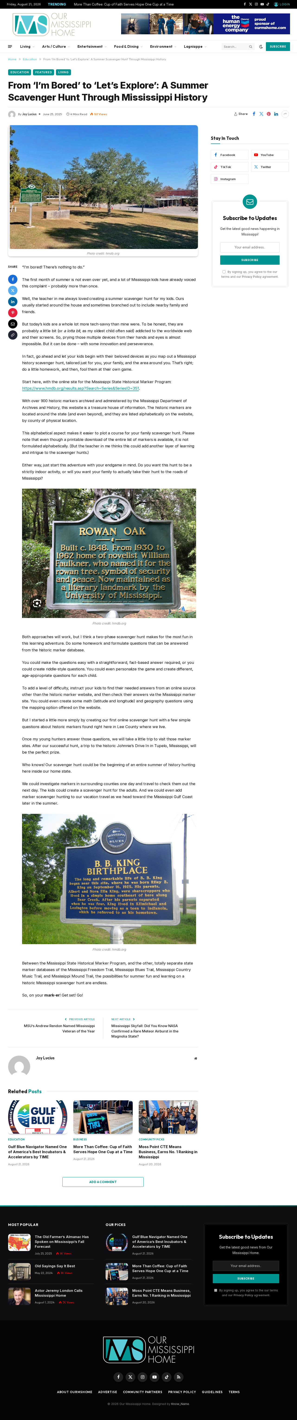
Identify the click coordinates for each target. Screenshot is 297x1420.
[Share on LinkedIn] (276, 114)
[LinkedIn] (12, 301)
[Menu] (10, 46)
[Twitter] (12, 290)
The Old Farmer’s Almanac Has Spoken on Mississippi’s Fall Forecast (62, 1242)
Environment (161, 46)
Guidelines (212, 1392)
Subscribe (278, 46)
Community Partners (142, 1392)
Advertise (107, 1392)
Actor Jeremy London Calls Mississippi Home (59, 1293)
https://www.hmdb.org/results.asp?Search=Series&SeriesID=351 (80, 388)
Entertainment (90, 46)
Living (25, 46)
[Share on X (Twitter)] (261, 114)
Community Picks (152, 1139)
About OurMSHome (75, 1392)
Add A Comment (103, 1182)
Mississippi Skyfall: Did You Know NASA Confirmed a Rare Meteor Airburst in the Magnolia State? (144, 1031)
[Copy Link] (12, 335)
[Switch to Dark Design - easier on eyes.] (261, 46)
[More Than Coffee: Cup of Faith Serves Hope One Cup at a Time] (102, 1117)
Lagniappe (193, 46)
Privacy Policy (251, 276)
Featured (43, 72)
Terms (234, 1392)
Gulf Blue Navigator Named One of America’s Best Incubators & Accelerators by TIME (37, 1151)
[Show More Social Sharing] (285, 114)
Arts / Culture (54, 46)
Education (19, 72)
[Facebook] (12, 279)
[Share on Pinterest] (268, 114)
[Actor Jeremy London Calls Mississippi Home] (19, 1296)
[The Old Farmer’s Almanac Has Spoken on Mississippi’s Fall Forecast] (19, 1242)
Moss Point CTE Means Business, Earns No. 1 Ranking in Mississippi (168, 1151)
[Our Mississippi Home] (52, 24)
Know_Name (180, 1404)
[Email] (12, 323)
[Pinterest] (12, 312)
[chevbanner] (205, 33)
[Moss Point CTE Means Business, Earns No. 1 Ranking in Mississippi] (168, 1117)
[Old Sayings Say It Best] (19, 1271)
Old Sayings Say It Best (55, 1266)
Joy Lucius (29, 114)
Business (80, 1139)
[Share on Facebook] (253, 114)
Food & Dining (126, 46)
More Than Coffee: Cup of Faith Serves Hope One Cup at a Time (124, 4)
